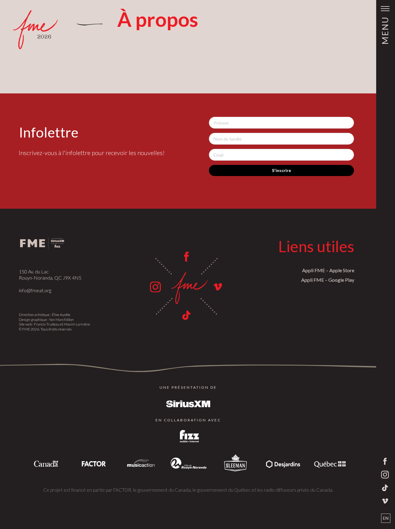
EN (386, 518)
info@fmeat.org (35, 290)
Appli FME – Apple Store (328, 270)
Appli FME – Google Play (327, 280)
